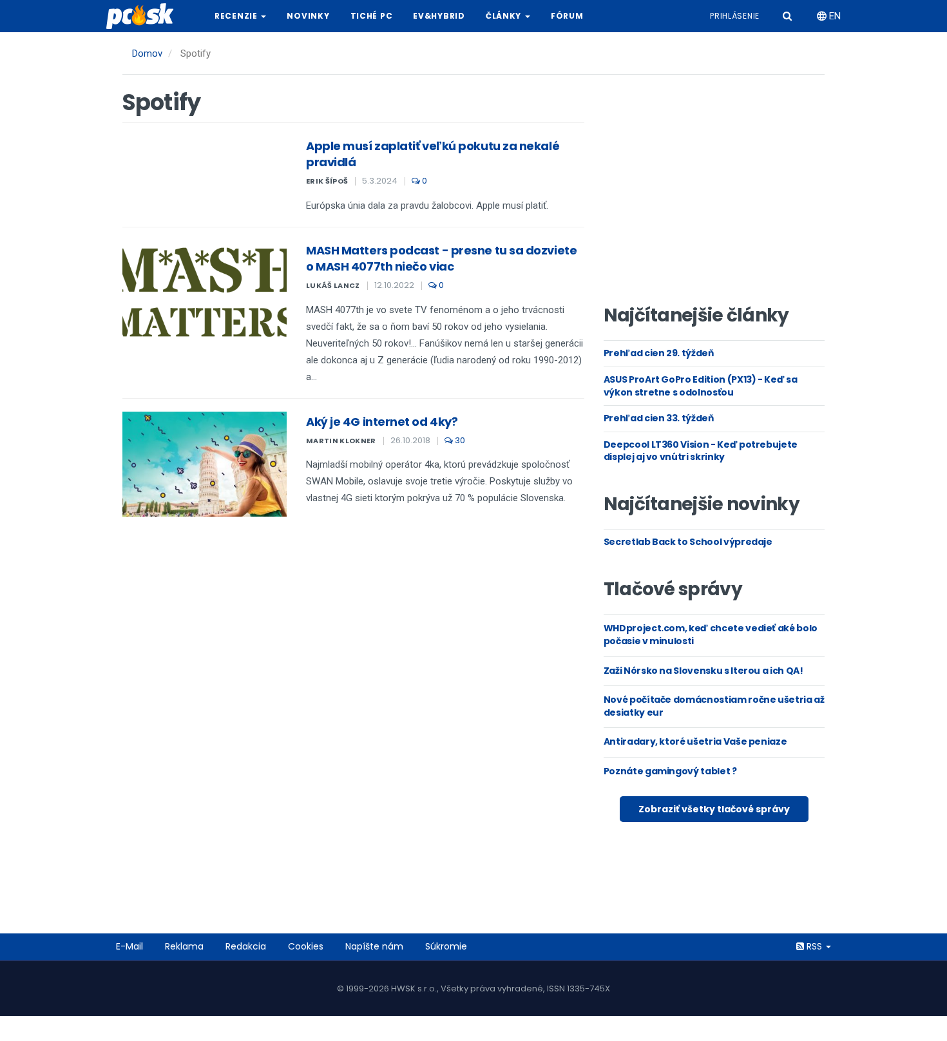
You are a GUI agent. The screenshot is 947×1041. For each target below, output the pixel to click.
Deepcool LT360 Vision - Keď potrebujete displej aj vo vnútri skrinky (701, 451)
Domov (147, 53)
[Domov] (145, 16)
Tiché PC (371, 15)
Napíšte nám (374, 946)
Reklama (184, 946)
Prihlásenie (735, 15)
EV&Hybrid (438, 15)
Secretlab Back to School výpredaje (688, 541)
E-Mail (129, 946)
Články (505, 15)
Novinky (308, 15)
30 (459, 440)
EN (834, 16)
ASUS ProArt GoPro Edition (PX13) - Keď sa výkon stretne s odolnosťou (701, 386)
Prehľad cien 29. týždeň (659, 353)
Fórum (567, 15)
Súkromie (446, 946)
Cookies (305, 946)
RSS (814, 946)
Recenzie (237, 15)
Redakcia (245, 946)
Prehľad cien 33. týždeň (659, 418)
